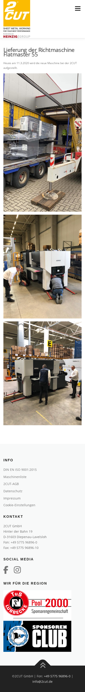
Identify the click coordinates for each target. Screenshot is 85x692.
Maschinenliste (15, 477)
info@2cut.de (42, 681)
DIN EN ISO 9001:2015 (20, 469)
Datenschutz (12, 491)
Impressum (12, 498)
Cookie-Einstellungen (19, 505)
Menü (77, 8)
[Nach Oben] (42, 666)
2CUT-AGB (11, 484)
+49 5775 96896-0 (24, 542)
